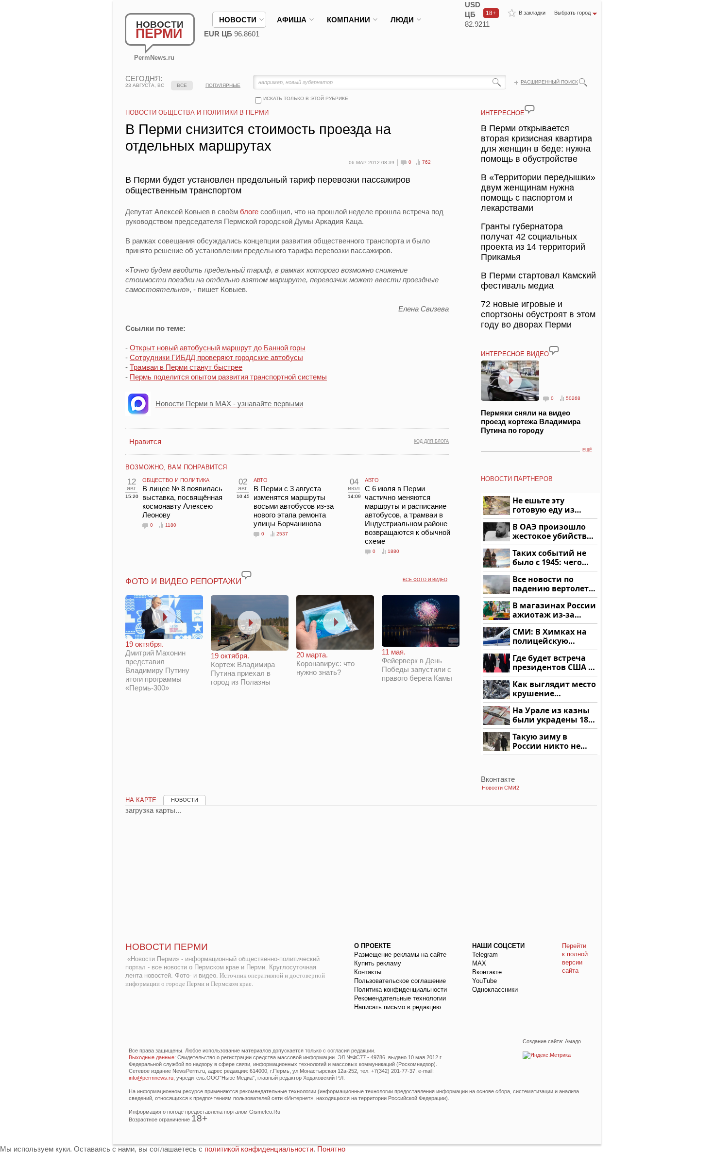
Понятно (331, 1149)
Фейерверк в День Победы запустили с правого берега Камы (417, 665)
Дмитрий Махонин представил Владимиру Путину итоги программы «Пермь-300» (157, 666)
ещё (587, 450)
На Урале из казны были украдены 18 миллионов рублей (552, 715)
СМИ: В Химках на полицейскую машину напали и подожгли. (550, 636)
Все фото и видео (425, 579)
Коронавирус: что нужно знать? (325, 663)
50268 (573, 398)
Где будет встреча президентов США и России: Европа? (553, 663)
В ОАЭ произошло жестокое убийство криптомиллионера (553, 531)
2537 (282, 533)
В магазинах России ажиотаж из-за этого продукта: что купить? (554, 610)
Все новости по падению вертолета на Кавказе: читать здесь (553, 584)
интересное (503, 113)
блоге (249, 211)
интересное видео (515, 354)
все (182, 85)
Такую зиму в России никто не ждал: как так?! (546, 741)
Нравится (145, 441)
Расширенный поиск (549, 82)
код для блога (431, 441)
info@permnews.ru (151, 1078)
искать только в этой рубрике (305, 98)
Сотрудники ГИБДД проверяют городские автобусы (216, 357)
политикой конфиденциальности (258, 1149)
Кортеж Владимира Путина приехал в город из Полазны (243, 669)
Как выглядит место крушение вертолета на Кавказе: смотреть (554, 689)
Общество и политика (175, 480)
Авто (261, 480)
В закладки (532, 13)
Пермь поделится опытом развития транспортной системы (228, 377)
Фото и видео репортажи (183, 581)
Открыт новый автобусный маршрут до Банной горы (218, 348)
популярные (222, 85)
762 (426, 162)
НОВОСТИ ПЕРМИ (166, 947)
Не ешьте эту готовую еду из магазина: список (549, 505)
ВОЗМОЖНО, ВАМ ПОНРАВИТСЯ (176, 467)
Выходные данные (151, 1057)
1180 (170, 525)
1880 (393, 551)
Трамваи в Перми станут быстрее (186, 367)
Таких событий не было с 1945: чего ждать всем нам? (549, 558)
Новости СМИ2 (500, 788)
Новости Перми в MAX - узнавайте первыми (229, 403)
